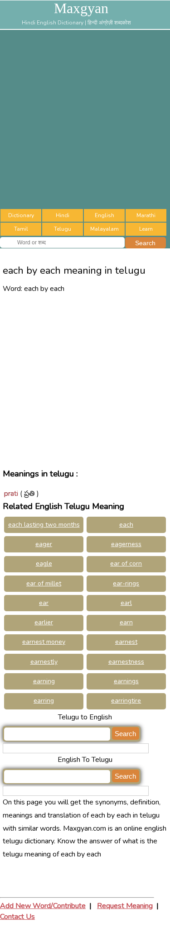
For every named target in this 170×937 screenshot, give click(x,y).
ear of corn (126, 563)
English (104, 215)
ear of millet (43, 583)
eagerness (126, 544)
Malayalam (104, 229)
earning (44, 681)
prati (11, 494)
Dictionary (21, 215)
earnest (126, 641)
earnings (126, 681)
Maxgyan (81, 8)
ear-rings (126, 583)
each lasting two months (44, 524)
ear (44, 603)
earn (126, 622)
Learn (146, 229)
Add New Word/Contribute (43, 906)
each (126, 524)
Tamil (21, 229)
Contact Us (17, 917)
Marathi (145, 215)
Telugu (62, 229)
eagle (44, 563)
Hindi (62, 215)
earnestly (44, 661)
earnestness (126, 661)
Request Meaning (125, 906)
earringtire (126, 700)
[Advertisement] (85, 119)
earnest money (43, 641)
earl (126, 603)
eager (43, 544)
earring (44, 700)
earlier (43, 622)
